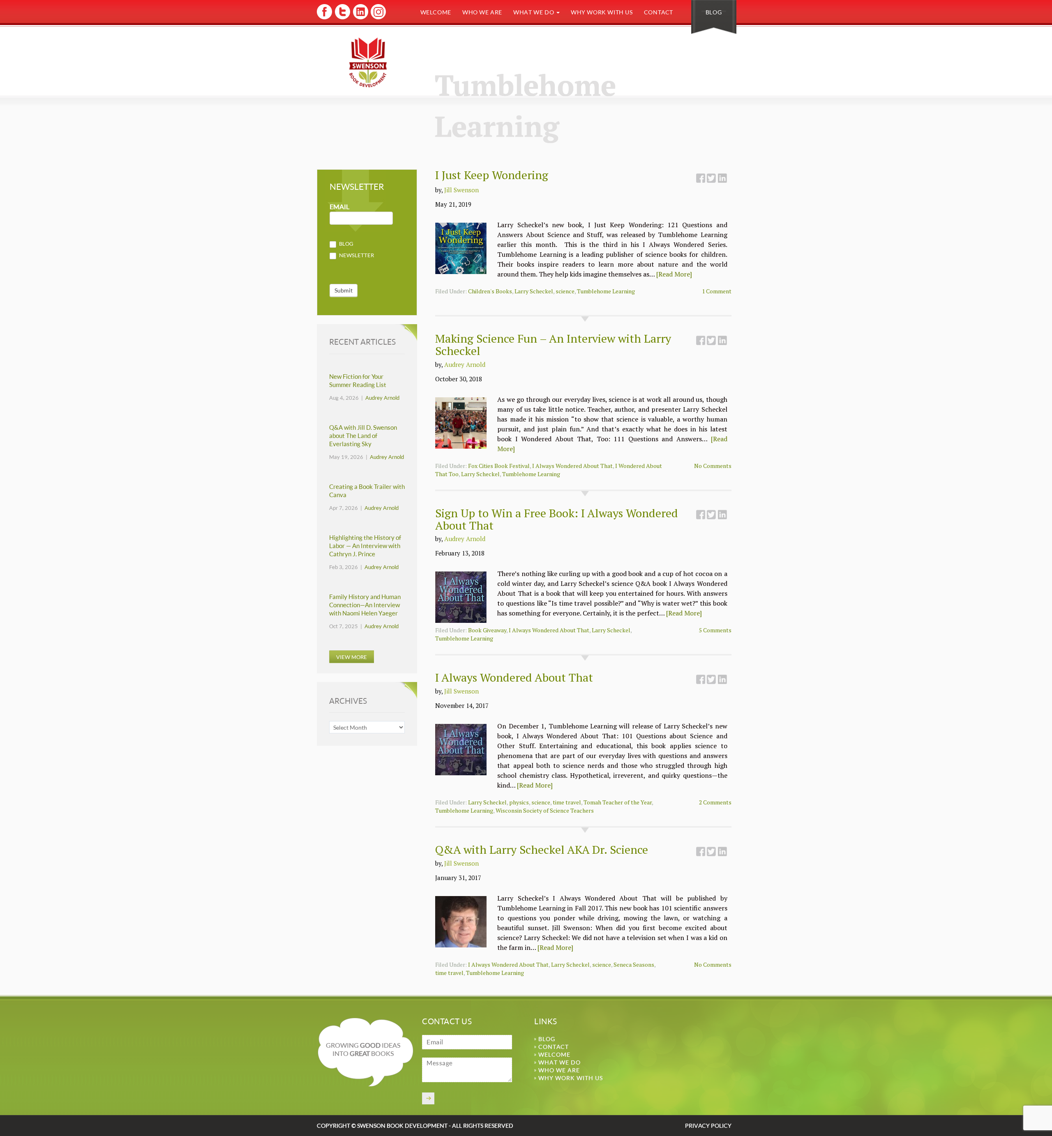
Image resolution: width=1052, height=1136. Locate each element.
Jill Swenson (461, 190)
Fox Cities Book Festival (499, 466)
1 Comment (716, 291)
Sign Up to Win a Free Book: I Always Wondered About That (556, 519)
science (565, 291)
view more (351, 657)
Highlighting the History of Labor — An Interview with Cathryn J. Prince (365, 546)
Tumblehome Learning (606, 291)
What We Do (534, 12)
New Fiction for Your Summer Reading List (357, 381)
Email (339, 207)
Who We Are (482, 12)
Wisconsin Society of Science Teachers (545, 810)
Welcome (435, 12)
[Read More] (674, 274)
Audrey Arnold (464, 364)
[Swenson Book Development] (368, 62)
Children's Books (490, 291)
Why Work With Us (602, 12)
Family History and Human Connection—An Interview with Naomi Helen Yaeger (365, 605)
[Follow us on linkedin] (360, 17)
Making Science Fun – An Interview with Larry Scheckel (553, 344)
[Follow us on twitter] (342, 17)
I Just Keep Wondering (491, 174)
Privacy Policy (708, 1125)
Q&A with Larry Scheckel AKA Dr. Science (541, 849)
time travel (567, 802)
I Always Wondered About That (572, 466)
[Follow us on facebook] (324, 17)
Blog (714, 12)
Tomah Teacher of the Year (618, 802)
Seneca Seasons (634, 964)
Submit (344, 290)
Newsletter (356, 255)
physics (519, 802)
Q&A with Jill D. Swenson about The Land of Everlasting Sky (363, 436)
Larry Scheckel (533, 291)
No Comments (712, 466)
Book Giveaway (487, 630)
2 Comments (715, 802)
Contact (658, 12)
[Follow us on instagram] (377, 17)
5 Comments (715, 630)
